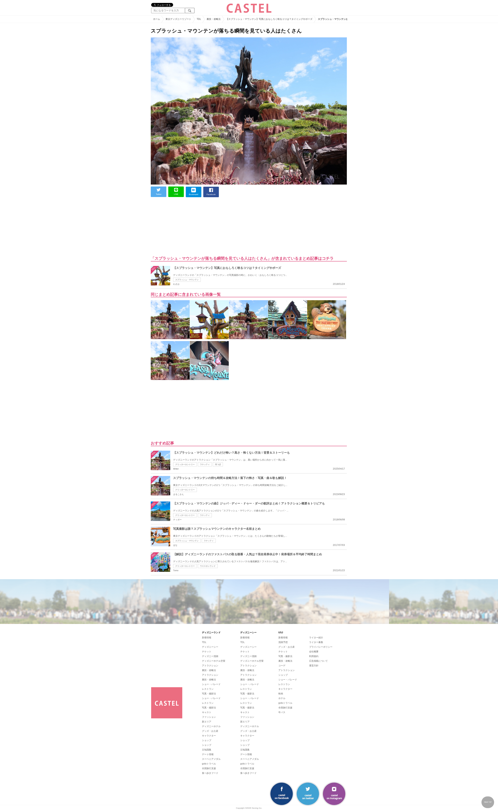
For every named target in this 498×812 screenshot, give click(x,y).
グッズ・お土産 (210, 731)
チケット (206, 651)
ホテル (281, 698)
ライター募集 (316, 642)
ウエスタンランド (208, 566)
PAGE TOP (488, 802)
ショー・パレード (211, 684)
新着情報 (206, 637)
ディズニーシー (210, 647)
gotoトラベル (209, 763)
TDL (204, 642)
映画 (280, 693)
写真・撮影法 (209, 693)
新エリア (206, 721)
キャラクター (209, 735)
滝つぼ (218, 464)
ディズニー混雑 (210, 656)
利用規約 (313, 656)
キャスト (206, 712)
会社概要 (313, 651)
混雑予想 (283, 642)
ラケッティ (205, 464)
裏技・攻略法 (209, 670)
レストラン (208, 689)
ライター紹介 (316, 637)
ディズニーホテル (211, 726)
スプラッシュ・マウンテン (187, 280)
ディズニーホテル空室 (213, 661)
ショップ (206, 740)
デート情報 (208, 754)
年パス (281, 712)
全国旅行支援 (209, 768)
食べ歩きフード (210, 773)
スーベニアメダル (211, 759)
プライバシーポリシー (320, 647)
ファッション (209, 717)
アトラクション (210, 665)
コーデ (281, 665)
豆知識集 (206, 749)
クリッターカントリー (185, 464)
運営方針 (313, 665)
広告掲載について (318, 661)
